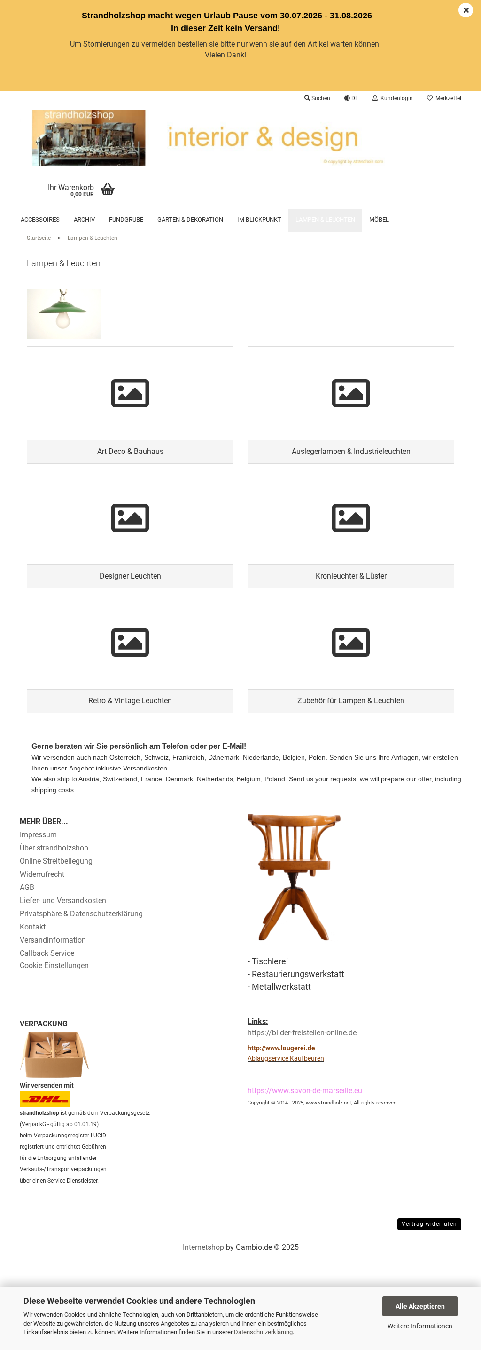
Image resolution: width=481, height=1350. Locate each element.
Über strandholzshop (54, 847)
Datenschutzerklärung (263, 1331)
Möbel (379, 219)
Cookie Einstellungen (54, 965)
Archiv (84, 219)
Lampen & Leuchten (325, 219)
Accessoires (40, 219)
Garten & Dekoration (190, 219)
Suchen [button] (320, 98)
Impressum (38, 834)
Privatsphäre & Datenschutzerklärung (81, 913)
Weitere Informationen (420, 1326)
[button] (351, 98)
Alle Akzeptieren (420, 1306)
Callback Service (47, 953)
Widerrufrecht (42, 874)
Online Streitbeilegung (56, 861)
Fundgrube (126, 219)
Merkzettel (447, 98)
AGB (27, 887)
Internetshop (203, 1247)
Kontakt (33, 926)
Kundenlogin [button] (395, 98)
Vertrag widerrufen (429, 1224)
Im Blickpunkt (259, 219)
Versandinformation (53, 940)
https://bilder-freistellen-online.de (302, 1032)
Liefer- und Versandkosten (63, 900)
